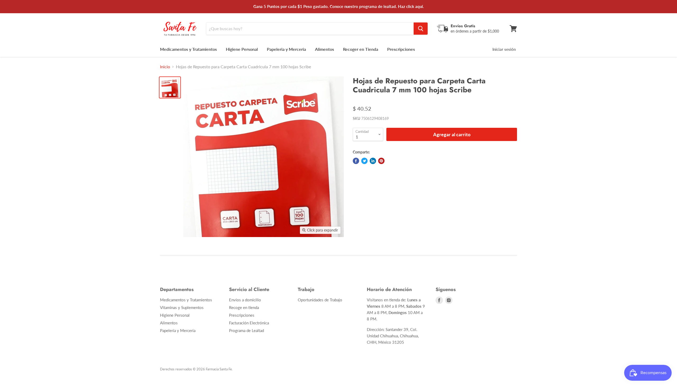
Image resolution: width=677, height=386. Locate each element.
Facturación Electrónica (249, 322)
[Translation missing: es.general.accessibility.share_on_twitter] (364, 161)
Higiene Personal (242, 49)
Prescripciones (401, 49)
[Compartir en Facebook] (356, 161)
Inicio (165, 66)
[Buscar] (421, 28)
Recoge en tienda (244, 307)
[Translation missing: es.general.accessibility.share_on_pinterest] (381, 161)
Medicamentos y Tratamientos (188, 49)
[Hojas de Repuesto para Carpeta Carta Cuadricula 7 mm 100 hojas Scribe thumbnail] (169, 87)
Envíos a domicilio (245, 299)
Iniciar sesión (504, 49)
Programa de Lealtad (246, 330)
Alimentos (324, 49)
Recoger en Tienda (360, 49)
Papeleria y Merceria (286, 49)
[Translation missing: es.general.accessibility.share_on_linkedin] (373, 161)
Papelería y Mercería (177, 330)
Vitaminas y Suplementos (182, 307)
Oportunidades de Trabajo (320, 299)
